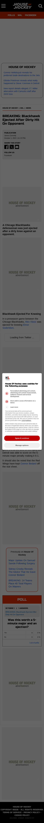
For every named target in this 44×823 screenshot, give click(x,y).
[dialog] (22, 411)
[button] (22, 407)
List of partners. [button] (26, 420)
